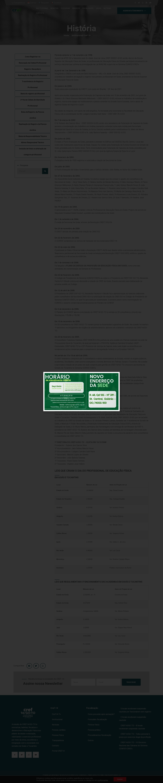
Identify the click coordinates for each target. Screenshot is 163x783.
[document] (81, 391)
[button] (116, 375)
